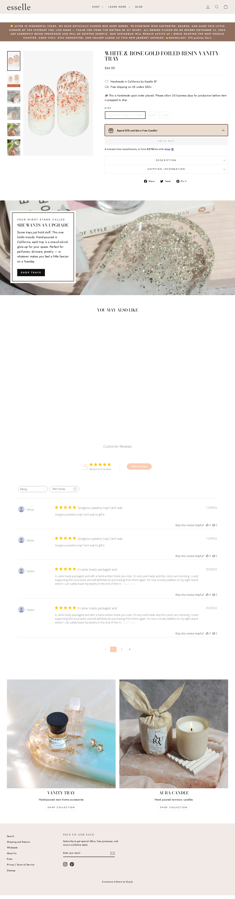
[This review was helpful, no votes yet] (207, 525)
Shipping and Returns (18, 842)
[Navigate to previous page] (105, 649)
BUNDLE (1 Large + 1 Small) (125, 115)
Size (108, 108)
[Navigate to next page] (130, 649)
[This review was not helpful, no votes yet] (213, 525)
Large (165, 115)
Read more (129, 583)
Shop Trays (31, 272)
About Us (11, 853)
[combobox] (33, 489)
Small (152, 115)
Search (10, 836)
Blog (139, 6)
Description (166, 160)
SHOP (96, 6)
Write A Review (139, 466)
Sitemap (11, 870)
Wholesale (12, 847)
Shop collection (174, 807)
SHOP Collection (61, 807)
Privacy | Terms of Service (20, 864)
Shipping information (166, 169)
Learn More (118, 6)
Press (9, 859)
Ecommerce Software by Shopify (117, 881)
